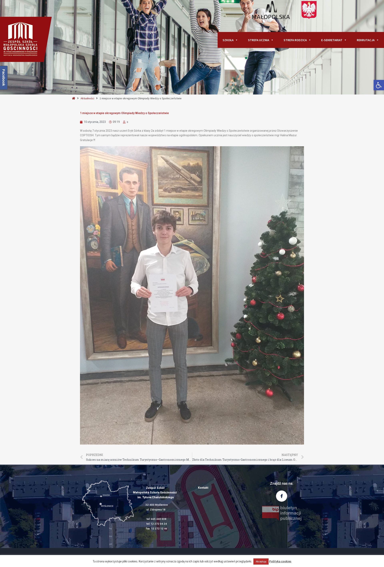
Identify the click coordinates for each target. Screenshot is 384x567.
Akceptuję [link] (261, 561)
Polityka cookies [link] (280, 561)
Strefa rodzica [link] (295, 40)
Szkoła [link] (228, 40)
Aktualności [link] (87, 98)
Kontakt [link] (203, 487)
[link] (379, 85)
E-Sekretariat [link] (331, 40)
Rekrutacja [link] (366, 40)
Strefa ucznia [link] (258, 40)
